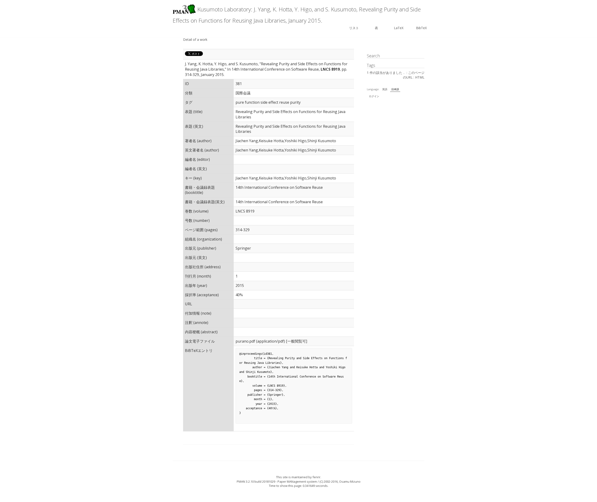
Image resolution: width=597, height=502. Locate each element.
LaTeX (398, 28)
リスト (354, 28)
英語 (384, 89)
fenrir (316, 477)
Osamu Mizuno (350, 481)
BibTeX (421, 28)
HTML (419, 77)
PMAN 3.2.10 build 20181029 (256, 481)
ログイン (374, 96)
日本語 (395, 89)
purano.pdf (245, 341)
